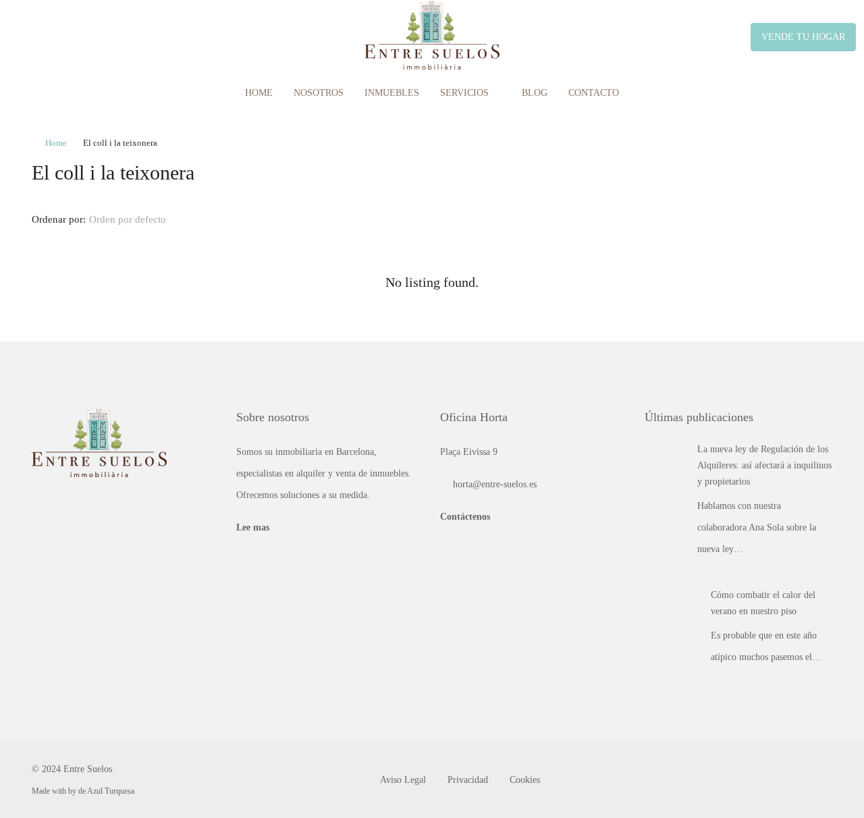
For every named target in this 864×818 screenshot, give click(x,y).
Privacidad (468, 780)
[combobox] (138, 219)
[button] (807, 169)
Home (259, 93)
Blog (534, 93)
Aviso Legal (403, 780)
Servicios (464, 93)
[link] (666, 462)
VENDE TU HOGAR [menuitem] (803, 37)
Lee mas (252, 527)
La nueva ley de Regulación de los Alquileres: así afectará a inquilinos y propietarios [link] (764, 465)
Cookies (525, 780)
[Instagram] (820, 780)
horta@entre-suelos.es (495, 484)
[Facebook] (796, 780)
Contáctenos (465, 517)
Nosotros (319, 93)
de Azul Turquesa (106, 791)
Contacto (593, 93)
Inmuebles (391, 93)
